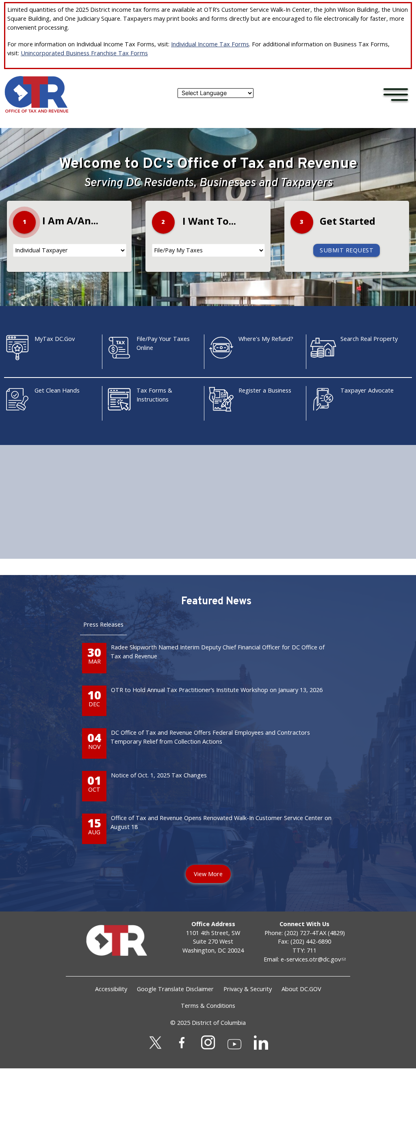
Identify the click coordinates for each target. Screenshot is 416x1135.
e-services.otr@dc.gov (311, 959)
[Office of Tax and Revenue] (36, 111)
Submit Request (346, 250)
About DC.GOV (301, 989)
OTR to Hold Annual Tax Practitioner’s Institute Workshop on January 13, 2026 (217, 690)
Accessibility (111, 989)
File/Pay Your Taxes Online (163, 343)
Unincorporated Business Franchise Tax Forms (84, 53)
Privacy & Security (247, 989)
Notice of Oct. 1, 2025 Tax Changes (159, 775)
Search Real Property (369, 339)
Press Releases (103, 624)
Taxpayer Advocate (367, 390)
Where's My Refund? (265, 339)
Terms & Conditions (208, 1005)
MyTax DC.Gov (55, 339)
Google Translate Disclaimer (175, 989)
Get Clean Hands (57, 390)
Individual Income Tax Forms (210, 44)
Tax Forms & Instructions (154, 394)
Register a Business (264, 390)
